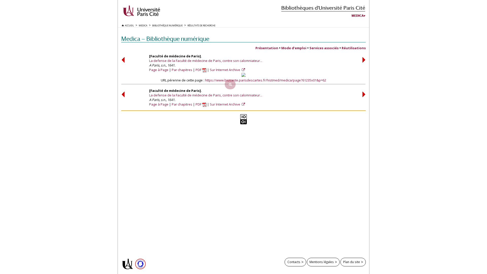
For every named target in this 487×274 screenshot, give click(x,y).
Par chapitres (182, 69)
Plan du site (351, 262)
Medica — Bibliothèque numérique (165, 38)
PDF (199, 69)
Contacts (293, 262)
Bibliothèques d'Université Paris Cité (323, 8)
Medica (358, 16)
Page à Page (158, 69)
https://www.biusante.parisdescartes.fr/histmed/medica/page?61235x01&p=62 (265, 80)
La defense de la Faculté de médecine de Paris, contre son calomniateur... (205, 60)
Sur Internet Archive (225, 69)
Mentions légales (321, 262)
